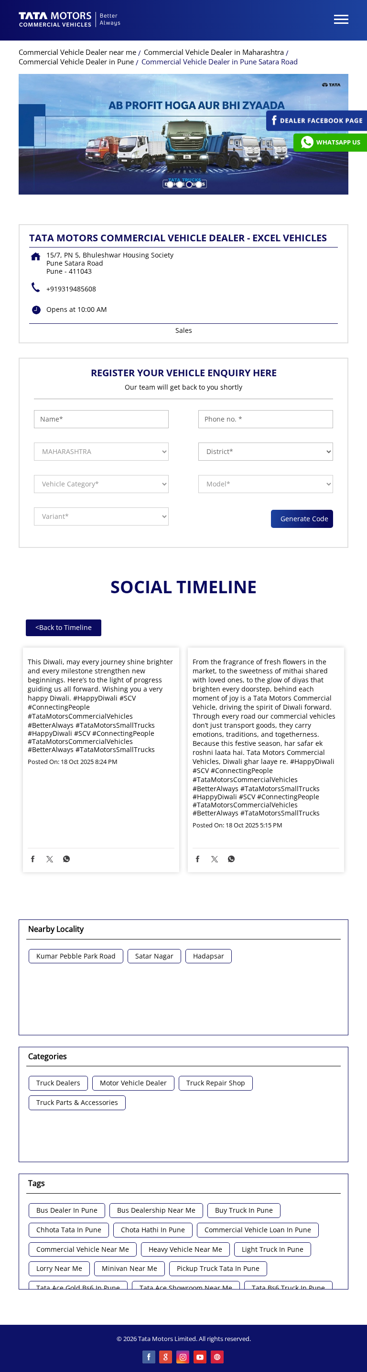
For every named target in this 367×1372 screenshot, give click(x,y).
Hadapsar (208, 956)
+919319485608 (71, 288)
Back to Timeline (63, 627)
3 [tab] (188, 183)
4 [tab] (197, 183)
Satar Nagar (154, 956)
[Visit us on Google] (166, 1358)
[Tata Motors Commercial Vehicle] (70, 20)
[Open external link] (316, 128)
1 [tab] (169, 183)
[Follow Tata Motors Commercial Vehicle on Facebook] (149, 1358)
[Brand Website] (218, 1358)
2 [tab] (178, 183)
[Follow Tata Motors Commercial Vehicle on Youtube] (201, 1358)
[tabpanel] (183, 134)
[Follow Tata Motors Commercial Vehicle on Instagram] (183, 1358)
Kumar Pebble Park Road (76, 956)
